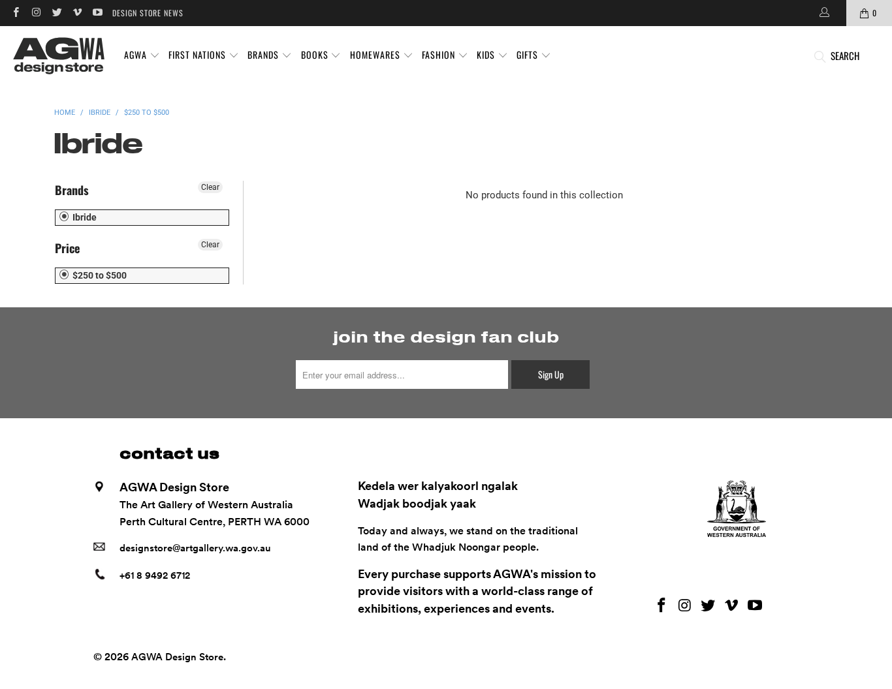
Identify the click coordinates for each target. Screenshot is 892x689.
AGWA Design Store (177, 657)
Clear (210, 187)
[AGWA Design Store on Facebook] (15, 12)
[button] (142, 55)
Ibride (84, 217)
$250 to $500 (99, 275)
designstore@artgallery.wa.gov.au (195, 548)
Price (67, 247)
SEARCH (845, 55)
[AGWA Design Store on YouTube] (97, 12)
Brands (72, 189)
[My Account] (823, 13)
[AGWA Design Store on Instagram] (35, 12)
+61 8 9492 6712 (154, 575)
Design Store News (147, 12)
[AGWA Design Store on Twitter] (56, 12)
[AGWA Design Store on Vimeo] (76, 12)
